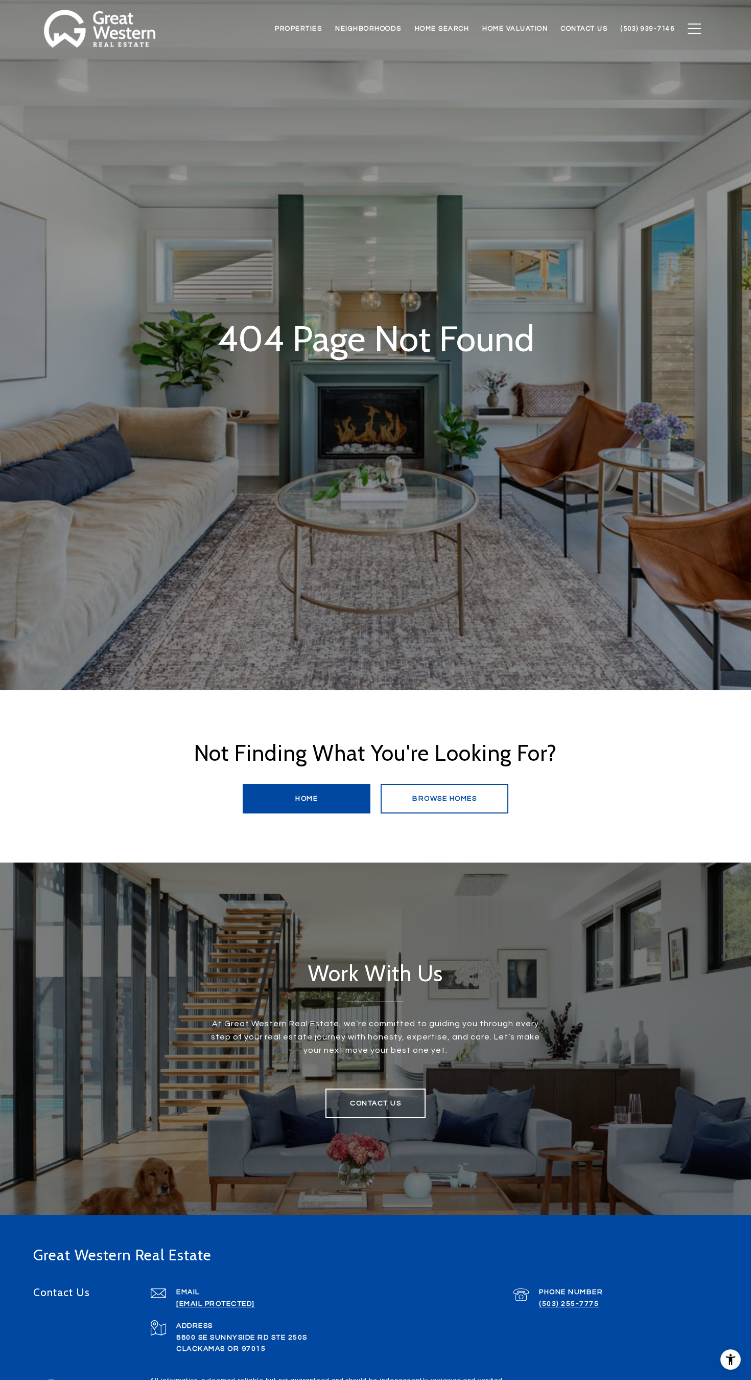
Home (306, 798)
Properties (298, 28)
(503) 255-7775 (569, 1303)
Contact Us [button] (375, 1103)
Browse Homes (444, 798)
